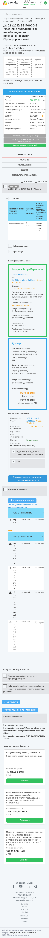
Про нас (25, 912)
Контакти (24, 910)
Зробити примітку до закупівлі (25, 145)
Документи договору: (21, 380)
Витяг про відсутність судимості (24, 136)
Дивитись (25, 780)
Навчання (24, 904)
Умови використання (29, 933)
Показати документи (24, 311)
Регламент (24, 916)
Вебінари (24, 919)
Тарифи (24, 921)
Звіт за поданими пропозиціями (20, 710)
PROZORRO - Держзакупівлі (24, 892)
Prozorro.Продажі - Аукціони (24, 898)
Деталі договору (21, 389)
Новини (24, 907)
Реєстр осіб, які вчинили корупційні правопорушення (24, 140)
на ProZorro (8, 48)
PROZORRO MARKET (24, 895)
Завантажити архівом (23, 500)
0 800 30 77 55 (27, 1)
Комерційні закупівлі (24, 900)
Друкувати (12, 702)
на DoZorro (19, 48)
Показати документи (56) (24, 446)
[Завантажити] (10, 521)
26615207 (34, 116)
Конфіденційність (15, 933)
